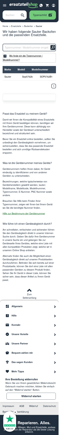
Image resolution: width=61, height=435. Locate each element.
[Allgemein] (55, 306)
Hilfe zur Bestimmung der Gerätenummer (24, 213)
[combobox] (11, 15)
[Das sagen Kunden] (55, 362)
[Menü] (5, 5)
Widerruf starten (31, 396)
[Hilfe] (55, 315)
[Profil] (53, 5)
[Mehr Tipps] (55, 371)
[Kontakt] (55, 324)
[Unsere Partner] (55, 343)
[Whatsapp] (41, 5)
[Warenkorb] (47, 5)
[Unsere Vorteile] (55, 334)
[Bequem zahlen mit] (55, 352)
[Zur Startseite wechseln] (23, 5)
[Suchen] (23, 15)
